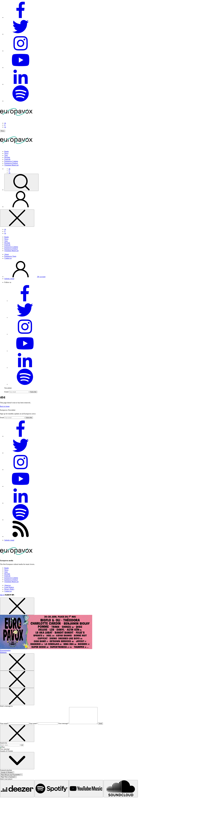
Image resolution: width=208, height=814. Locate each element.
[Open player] (17, 760)
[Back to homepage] (16, 119)
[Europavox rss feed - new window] (20, 536)
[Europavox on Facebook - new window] (20, 17)
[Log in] (20, 207)
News (6, 153)
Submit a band (9, 279)
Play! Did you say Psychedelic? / (11, 774)
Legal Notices (9, 587)
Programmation (5, 650)
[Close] (17, 218)
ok (22, 745)
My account (41, 277)
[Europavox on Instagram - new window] (20, 51)
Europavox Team (10, 256)
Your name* (33, 723)
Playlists (7, 157)
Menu (2, 131)
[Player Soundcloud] (121, 788)
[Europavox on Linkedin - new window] (20, 84)
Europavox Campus (11, 161)
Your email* (4, 723)
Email (6, 392)
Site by (2, 595)
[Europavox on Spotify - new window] (20, 101)
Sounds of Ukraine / (7, 772)
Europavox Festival (11, 163)
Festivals (7, 159)
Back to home (5, 406)
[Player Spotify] (52, 788)
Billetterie (3, 652)
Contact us (8, 258)
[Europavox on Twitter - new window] (20, 34)
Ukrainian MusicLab (11, 165)
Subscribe (33, 392)
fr (4, 125)
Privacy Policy (9, 589)
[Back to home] (16, 148)
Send (100, 723)
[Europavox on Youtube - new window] (20, 67)
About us (7, 585)
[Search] (21, 182)
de (5, 123)
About (6, 254)
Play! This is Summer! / (8, 777)
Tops (6, 155)
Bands (6, 151)
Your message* (63, 723)
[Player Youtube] (86, 788)
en (5, 127)
